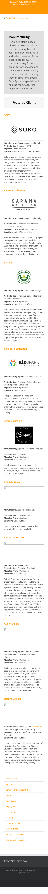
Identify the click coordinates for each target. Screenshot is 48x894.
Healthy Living (12, 812)
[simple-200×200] (24, 426)
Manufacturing (12, 829)
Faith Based (11, 801)
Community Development (17, 790)
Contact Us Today (17, 2)
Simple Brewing (13, 420)
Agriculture (10, 784)
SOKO (7, 115)
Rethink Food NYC (14, 537)
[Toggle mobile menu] (43, 18)
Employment (11, 806)
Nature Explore (12, 698)
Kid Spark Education (15, 348)
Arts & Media (11, 778)
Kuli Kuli (8, 262)
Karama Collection (14, 190)
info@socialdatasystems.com (24, 4)
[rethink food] (24, 543)
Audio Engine (11, 623)
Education (10, 795)
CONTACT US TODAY (15, 861)
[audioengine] (24, 629)
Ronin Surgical (12, 481)
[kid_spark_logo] (24, 354)
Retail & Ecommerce (14, 834)
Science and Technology (16, 840)
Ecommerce (37, 726)
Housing (9, 817)
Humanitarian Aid (13, 823)
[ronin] (24, 488)
